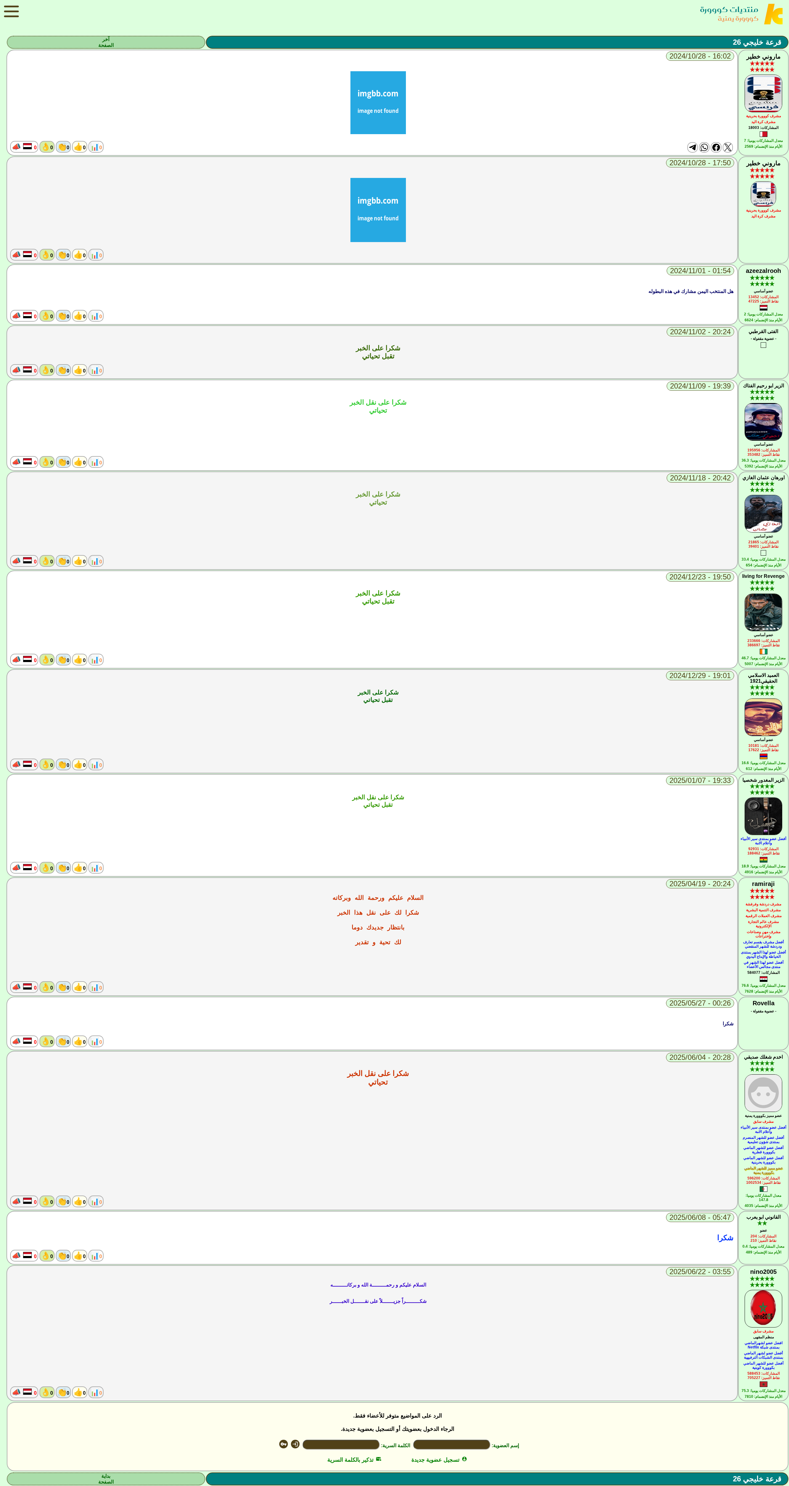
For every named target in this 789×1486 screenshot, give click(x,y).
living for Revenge (763, 576)
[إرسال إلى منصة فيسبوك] (716, 147)
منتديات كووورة (729, 9)
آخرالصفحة (106, 42)
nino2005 (763, 1271)
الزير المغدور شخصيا (763, 780)
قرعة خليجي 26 (757, 42)
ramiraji (763, 883)
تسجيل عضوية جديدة (439, 1460)
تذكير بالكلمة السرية (354, 1460)
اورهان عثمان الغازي (763, 477)
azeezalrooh (763, 270)
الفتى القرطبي (763, 331)
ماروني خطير (763, 56)
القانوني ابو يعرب (763, 1217)
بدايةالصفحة (106, 1478)
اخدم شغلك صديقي (763, 1057)
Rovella (764, 1003)
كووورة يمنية (738, 18)
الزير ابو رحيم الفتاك (763, 385)
